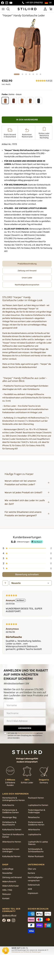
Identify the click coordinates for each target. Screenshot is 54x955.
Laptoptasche (34, 834)
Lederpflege (7, 869)
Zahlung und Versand (12, 877)
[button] (41, 81)
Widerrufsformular (10, 886)
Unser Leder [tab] (27, 278)
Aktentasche (34, 829)
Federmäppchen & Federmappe (36, 811)
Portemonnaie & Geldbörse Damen (10, 811)
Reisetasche (34, 817)
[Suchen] (9, 9)
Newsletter (7, 873)
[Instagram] (6, 2)
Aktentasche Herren (11, 842)
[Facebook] (2, 2)
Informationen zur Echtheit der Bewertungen (26, 952)
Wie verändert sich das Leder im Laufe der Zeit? (25, 502)
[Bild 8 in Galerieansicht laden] (27, 45)
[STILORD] (27, 9)
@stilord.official (9, 915)
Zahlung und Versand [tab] (27, 271)
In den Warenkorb (27, 119)
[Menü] (3, 9)
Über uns (32, 869)
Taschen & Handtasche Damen (13, 835)
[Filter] (5, 583)
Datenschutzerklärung (27, 733)
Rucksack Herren (36, 798)
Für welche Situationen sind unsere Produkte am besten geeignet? (23, 514)
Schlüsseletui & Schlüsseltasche (35, 850)
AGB (30, 889)
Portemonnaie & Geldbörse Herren (36, 823)
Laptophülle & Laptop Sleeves (38, 843)
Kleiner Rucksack (36, 856)
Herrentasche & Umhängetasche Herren (13, 799)
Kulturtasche (8, 805)
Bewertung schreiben (27, 574)
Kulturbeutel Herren (11, 856)
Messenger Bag (9, 817)
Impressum (33, 893)
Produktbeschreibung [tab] (27, 264)
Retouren (6, 894)
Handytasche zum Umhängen (10, 850)
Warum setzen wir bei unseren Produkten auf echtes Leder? (20, 483)
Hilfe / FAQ (7, 890)
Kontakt (5, 898)
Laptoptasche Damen (38, 805)
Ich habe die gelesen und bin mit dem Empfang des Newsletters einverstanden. (25, 735)
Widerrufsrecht (9, 881)
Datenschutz (34, 885)
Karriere (31, 873)
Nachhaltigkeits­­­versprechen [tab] (27, 285)
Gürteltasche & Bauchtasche (9, 823)
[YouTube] (11, 2)
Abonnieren (24, 728)
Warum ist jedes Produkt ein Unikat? (23, 492)
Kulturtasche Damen (11, 829)
